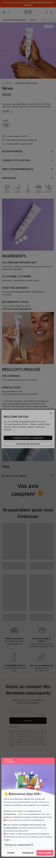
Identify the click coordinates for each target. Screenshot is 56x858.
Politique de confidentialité (17, 844)
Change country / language (28, 438)
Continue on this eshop (27, 444)
